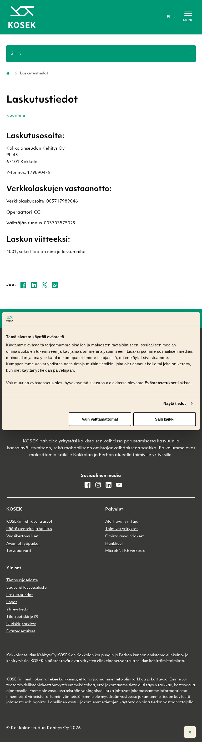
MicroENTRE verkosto (125, 551)
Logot (11, 602)
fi (168, 17)
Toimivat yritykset (121, 529)
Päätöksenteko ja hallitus (29, 529)
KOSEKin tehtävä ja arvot (29, 521)
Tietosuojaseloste (22, 580)
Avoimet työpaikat (23, 544)
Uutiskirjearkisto (21, 624)
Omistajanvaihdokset (124, 536)
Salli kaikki (164, 419)
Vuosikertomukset (22, 536)
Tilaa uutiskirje (19, 617)
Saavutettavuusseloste (26, 587)
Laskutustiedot (19, 595)
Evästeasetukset (20, 631)
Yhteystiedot (18, 609)
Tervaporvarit (18, 551)
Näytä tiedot (174, 403)
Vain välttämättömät (100, 419)
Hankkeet (114, 544)
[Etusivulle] (22, 17)
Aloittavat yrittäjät (122, 521)
